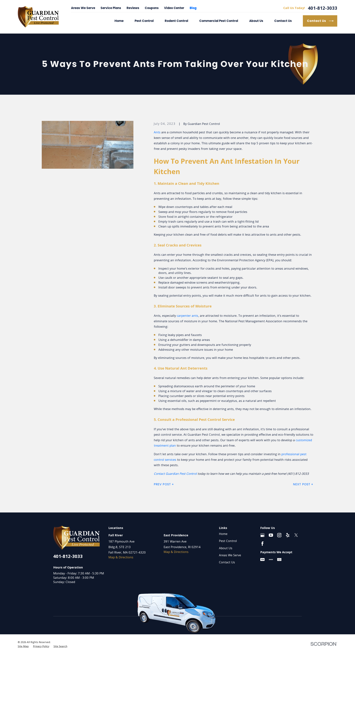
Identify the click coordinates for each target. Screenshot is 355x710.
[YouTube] (271, 535)
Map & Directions (120, 557)
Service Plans (111, 8)
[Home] (38, 16)
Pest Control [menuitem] (144, 21)
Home (223, 534)
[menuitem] (23, 646)
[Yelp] (288, 535)
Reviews (133, 8)
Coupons (152, 8)
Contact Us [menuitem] (283, 21)
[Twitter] (296, 535)
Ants (157, 132)
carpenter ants (187, 315)
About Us (225, 548)
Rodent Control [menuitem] (176, 21)
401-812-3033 (322, 8)
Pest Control (228, 541)
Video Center (174, 8)
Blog (193, 8)
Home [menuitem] (119, 21)
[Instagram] (279, 535)
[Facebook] (262, 543)
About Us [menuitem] (256, 21)
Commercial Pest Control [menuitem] (218, 21)
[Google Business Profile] (262, 535)
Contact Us (227, 562)
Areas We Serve (83, 8)
